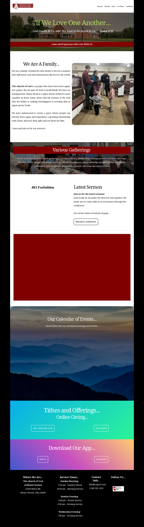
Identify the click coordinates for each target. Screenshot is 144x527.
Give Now (101, 428)
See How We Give (43, 428)
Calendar (129, 6)
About (100, 6)
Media (107, 6)
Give (113, 6)
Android (101, 459)
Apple (42, 459)
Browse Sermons (86, 221)
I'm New (120, 6)
